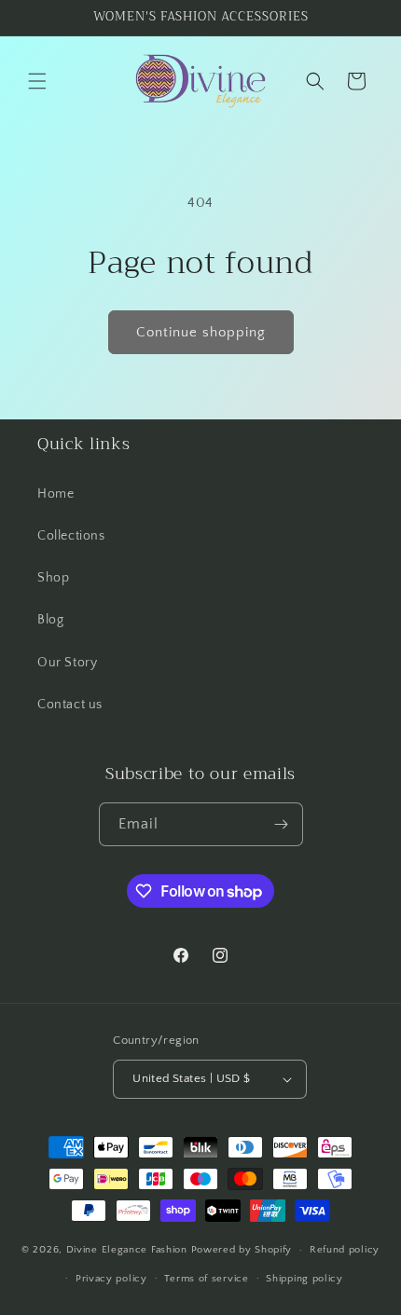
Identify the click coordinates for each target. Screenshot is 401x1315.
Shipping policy (304, 1278)
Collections (71, 535)
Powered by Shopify (242, 1249)
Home (55, 493)
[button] (37, 81)
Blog (50, 619)
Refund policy (345, 1249)
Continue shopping (201, 332)
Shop (53, 577)
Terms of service (206, 1278)
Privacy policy (111, 1278)
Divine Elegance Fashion (128, 1249)
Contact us (70, 704)
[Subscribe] (281, 824)
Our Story (67, 662)
